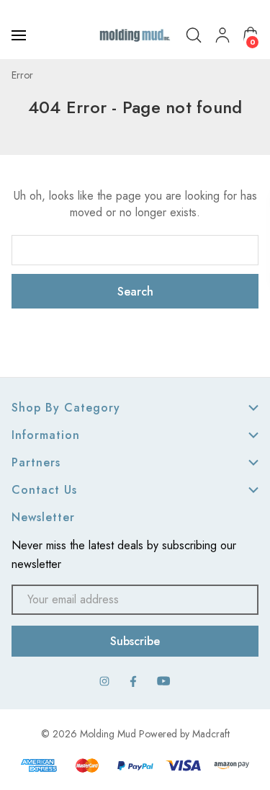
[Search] (193, 35)
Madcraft (211, 734)
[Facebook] (133, 681)
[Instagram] (104, 681)
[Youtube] (164, 681)
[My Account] (222, 35)
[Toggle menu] (20, 35)
